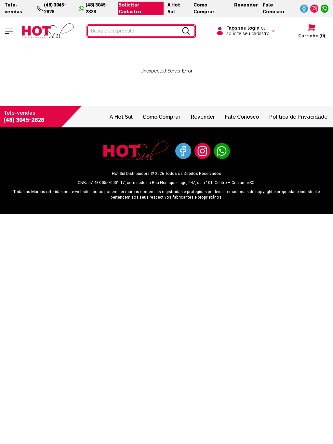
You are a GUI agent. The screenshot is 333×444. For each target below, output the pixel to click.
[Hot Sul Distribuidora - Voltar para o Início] (48, 31)
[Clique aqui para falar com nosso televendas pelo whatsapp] (325, 9)
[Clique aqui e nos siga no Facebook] (304, 9)
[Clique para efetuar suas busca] (186, 31)
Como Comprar (203, 8)
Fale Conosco (273, 8)
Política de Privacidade (298, 117)
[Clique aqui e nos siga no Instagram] (314, 9)
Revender (246, 4)
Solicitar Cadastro (130, 8)
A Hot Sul (173, 8)
